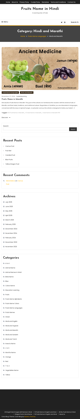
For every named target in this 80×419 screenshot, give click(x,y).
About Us (15, 2)
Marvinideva (10, 181)
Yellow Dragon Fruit (12, 164)
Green (7, 317)
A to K (7, 263)
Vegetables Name (11, 370)
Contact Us (71, 2)
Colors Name (10, 286)
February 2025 (10, 224)
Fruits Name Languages (10, 92)
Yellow (7, 375)
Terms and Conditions (58, 2)
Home (8, 2)
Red (6, 361)
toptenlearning (22, 96)
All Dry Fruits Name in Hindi (67, 412)
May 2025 (8, 211)
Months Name (10, 352)
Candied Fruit (10, 155)
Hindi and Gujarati (11, 326)
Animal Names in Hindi (13, 272)
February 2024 (10, 238)
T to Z (7, 366)
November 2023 (11, 247)
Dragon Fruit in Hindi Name (23, 414)
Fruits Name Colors (12, 303)
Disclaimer (45, 2)
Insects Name (10, 344)
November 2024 (11, 233)
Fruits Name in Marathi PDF (51, 113)
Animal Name (10, 268)
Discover (5, 117)
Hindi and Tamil (11, 339)
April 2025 (8, 215)
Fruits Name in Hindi (40, 9)
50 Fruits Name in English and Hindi (45, 414)
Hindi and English (11, 321)
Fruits (7, 295)
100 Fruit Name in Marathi (16, 113)
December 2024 (11, 229)
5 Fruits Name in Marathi (33, 113)
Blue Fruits (9, 160)
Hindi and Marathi (26, 92)
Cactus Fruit (11, 146)
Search (74, 22)
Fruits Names (10, 312)
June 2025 (9, 206)
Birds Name (9, 277)
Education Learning (12, 290)
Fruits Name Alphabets (13, 299)
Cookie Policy (35, 2)
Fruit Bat (8, 151)
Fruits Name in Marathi (12, 99)
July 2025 (8, 202)
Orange (8, 357)
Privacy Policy (24, 2)
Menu (6, 22)
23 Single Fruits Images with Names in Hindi (18, 412)
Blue (6, 281)
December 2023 (11, 242)
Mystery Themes (29, 417)
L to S (7, 348)
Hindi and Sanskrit (11, 335)
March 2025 (9, 220)
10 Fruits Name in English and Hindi (45, 412)
